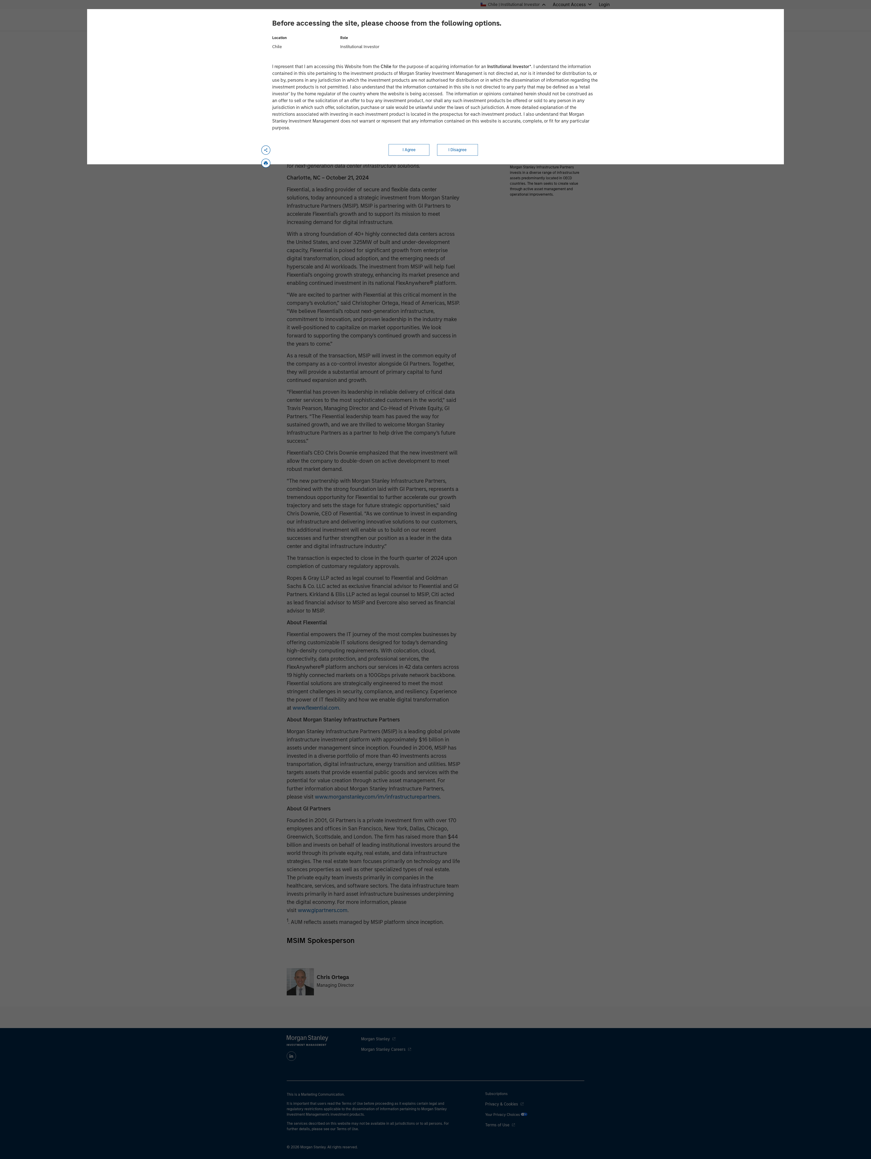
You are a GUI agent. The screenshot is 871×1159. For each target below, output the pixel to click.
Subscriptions (496, 1094)
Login (604, 4)
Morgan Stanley (375, 1038)
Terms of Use (497, 1124)
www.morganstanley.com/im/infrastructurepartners (377, 796)
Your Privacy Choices (503, 1114)
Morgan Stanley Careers (383, 1049)
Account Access (569, 4)
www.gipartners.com (322, 910)
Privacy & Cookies (501, 1104)
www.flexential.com (316, 707)
